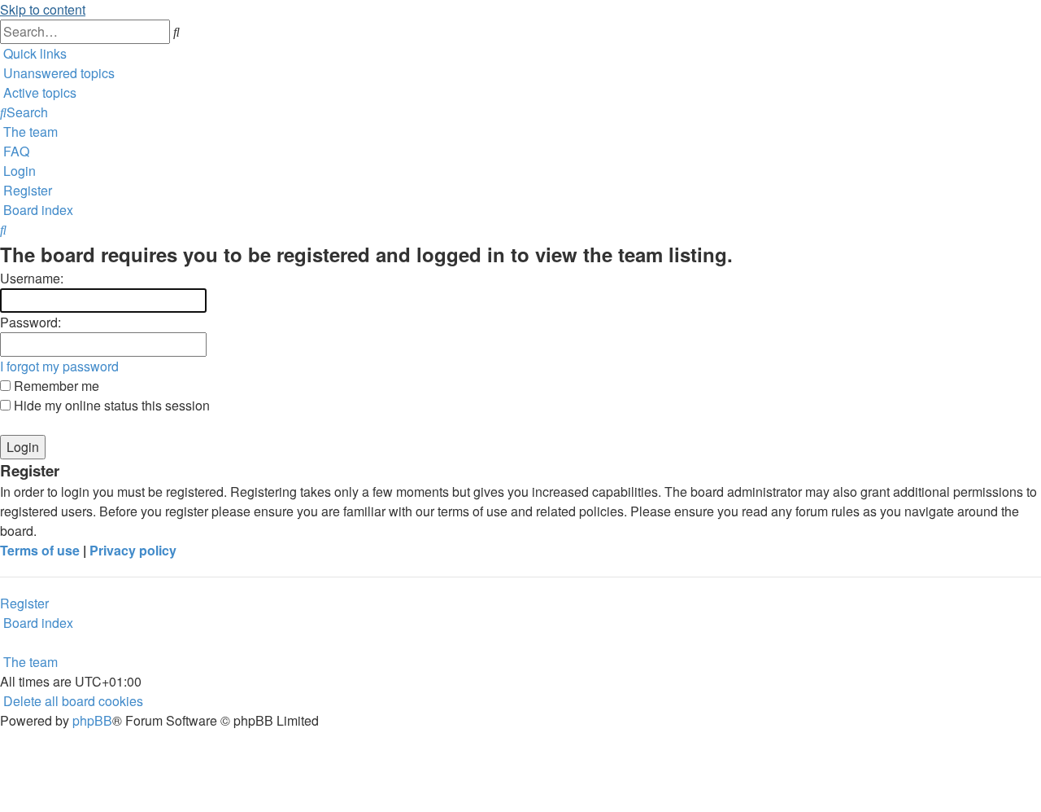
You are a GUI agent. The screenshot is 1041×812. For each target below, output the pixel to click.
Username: (31, 278)
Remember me (55, 385)
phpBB (92, 720)
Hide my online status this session (110, 405)
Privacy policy (132, 550)
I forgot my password (59, 366)
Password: (30, 322)
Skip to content (42, 9)
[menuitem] (57, 73)
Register (24, 603)
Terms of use (40, 550)
